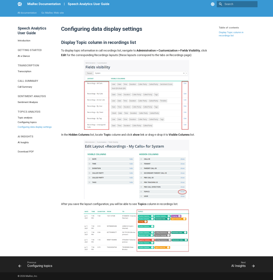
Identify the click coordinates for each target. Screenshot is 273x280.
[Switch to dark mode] (212, 4)
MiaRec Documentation (44, 4)
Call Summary (25, 86)
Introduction (24, 40)
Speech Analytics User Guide (88, 4)
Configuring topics (27, 122)
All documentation (27, 12)
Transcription (24, 71)
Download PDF (26, 151)
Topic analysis (25, 117)
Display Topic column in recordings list (231, 34)
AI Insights (23, 142)
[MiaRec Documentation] (19, 4)
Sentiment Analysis (28, 102)
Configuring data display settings (35, 127)
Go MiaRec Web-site (52, 12)
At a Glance (24, 55)
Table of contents (229, 27)
